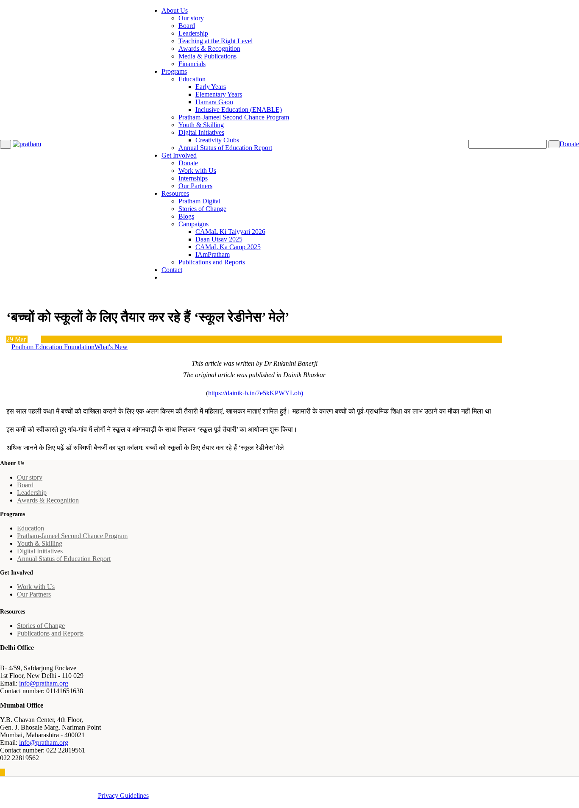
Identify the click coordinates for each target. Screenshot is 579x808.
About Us (174, 10)
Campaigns (193, 224)
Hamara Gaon (214, 102)
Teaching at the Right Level (215, 40)
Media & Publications (207, 56)
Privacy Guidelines (123, 795)
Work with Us (197, 170)
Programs (174, 71)
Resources (175, 193)
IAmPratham (212, 254)
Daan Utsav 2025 (218, 239)
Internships (193, 178)
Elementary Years (218, 94)
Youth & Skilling (201, 124)
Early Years (210, 86)
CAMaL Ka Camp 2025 (228, 246)
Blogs (186, 216)
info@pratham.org (43, 683)
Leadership (193, 33)
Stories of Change (202, 208)
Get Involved (179, 155)
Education (192, 79)
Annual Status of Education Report (225, 147)
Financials (192, 63)
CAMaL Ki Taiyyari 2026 (230, 231)
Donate (188, 163)
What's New (111, 346)
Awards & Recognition (209, 48)
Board (186, 25)
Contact (171, 269)
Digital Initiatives (201, 132)
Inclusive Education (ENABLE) (238, 109)
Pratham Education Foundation (53, 346)
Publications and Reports (211, 262)
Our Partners (195, 185)
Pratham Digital (199, 201)
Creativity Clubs (217, 140)
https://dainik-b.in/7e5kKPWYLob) (255, 393)
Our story (191, 18)
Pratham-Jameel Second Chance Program (233, 117)
